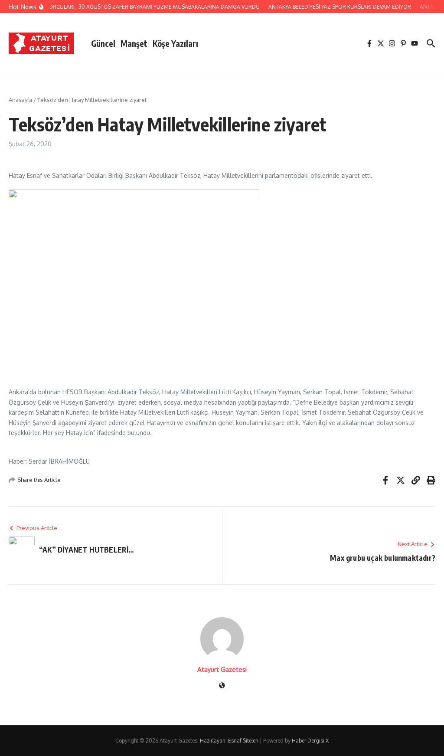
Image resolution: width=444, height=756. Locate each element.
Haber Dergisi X (310, 740)
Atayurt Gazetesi (222, 669)
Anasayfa (20, 99)
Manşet (134, 43)
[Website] (222, 686)
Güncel (103, 43)
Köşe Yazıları (175, 43)
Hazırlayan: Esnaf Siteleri (229, 740)
